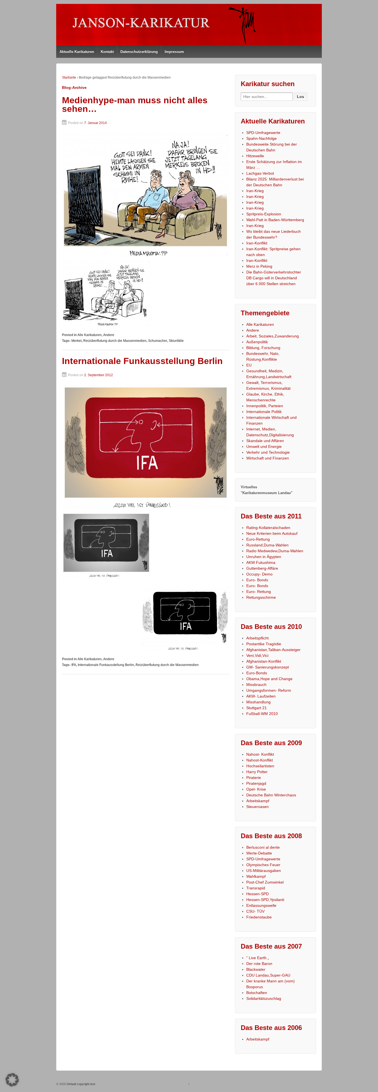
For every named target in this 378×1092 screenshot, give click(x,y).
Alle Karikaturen (89, 335)
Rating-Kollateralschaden (268, 527)
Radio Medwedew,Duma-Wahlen (274, 551)
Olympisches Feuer (263, 865)
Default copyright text (80, 1084)
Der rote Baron (259, 963)
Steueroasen (257, 806)
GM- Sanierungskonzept (267, 667)
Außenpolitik (257, 342)
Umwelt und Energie (264, 446)
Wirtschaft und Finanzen (267, 458)
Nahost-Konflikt (259, 760)
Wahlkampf (256, 876)
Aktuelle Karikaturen (76, 52)
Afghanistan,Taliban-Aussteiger (273, 649)
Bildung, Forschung (263, 347)
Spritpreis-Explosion (263, 214)
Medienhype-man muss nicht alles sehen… (135, 104)
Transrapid (255, 888)
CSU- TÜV (255, 911)
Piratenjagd (256, 783)
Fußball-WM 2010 (262, 713)
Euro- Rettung (258, 591)
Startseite (69, 77)
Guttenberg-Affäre (262, 568)
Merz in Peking (259, 266)
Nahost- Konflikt (260, 754)
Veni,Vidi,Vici (257, 655)
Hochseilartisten (260, 766)
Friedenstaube (259, 917)
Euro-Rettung (258, 539)
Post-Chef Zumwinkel (265, 882)
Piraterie (253, 777)
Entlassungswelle (261, 905)
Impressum (174, 52)
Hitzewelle (255, 156)
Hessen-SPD (257, 894)
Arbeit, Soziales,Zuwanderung (272, 336)
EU (249, 365)
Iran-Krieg (255, 191)
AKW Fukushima (260, 562)
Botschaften (256, 992)
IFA (73, 665)
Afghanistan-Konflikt (263, 661)
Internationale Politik (264, 411)
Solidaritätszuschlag (263, 998)
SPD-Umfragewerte (263, 132)
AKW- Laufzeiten (261, 696)
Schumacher (157, 341)
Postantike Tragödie (263, 644)
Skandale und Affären (265, 440)
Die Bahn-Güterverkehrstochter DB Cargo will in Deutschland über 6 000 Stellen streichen (273, 278)
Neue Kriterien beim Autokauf (271, 533)
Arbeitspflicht (257, 638)
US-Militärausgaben (263, 870)
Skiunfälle (176, 341)
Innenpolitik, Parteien (264, 406)
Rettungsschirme (261, 597)
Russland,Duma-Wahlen (267, 545)
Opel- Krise (256, 789)
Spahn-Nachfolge (261, 138)
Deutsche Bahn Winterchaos (271, 795)
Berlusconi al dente (263, 847)
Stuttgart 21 (256, 708)
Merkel (76, 341)
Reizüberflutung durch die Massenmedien (114, 341)
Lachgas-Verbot (260, 173)
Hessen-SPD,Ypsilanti (265, 899)
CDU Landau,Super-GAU (268, 975)
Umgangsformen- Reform (268, 690)
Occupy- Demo (259, 574)
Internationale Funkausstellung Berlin (142, 361)
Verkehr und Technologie (268, 452)
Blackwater (255, 969)
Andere (108, 335)
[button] (12, 1080)
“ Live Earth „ (257, 958)
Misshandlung (258, 702)
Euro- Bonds (257, 580)
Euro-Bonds (256, 673)
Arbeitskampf (257, 801)
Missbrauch (256, 684)
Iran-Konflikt (256, 243)
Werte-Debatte (259, 853)
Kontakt (107, 52)
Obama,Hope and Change (269, 679)
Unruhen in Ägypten (263, 556)
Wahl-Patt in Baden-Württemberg (275, 220)
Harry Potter (257, 772)
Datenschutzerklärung (139, 52)
